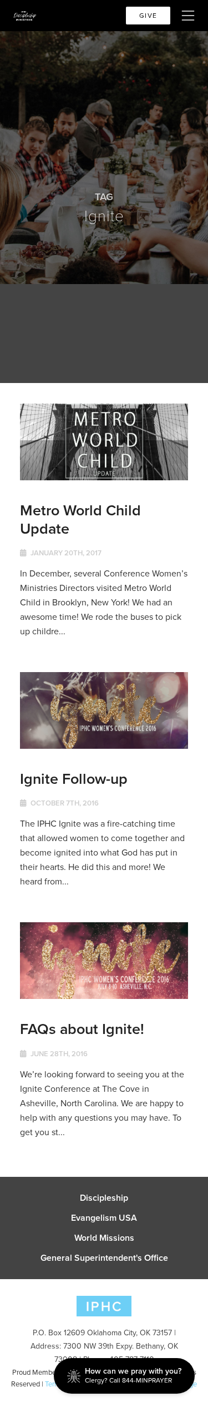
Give (148, 16)
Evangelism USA (104, 1218)
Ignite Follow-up (74, 778)
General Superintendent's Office (104, 1258)
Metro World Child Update (80, 519)
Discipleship (104, 1198)
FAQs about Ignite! (82, 1029)
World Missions (104, 1238)
